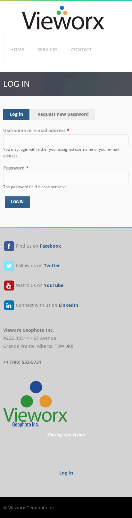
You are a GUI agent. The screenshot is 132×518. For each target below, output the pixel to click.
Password (16, 168)
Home (17, 49)
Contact (81, 49)
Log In (66, 473)
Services (47, 49)
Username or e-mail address (36, 130)
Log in (19, 114)
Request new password (63, 114)
